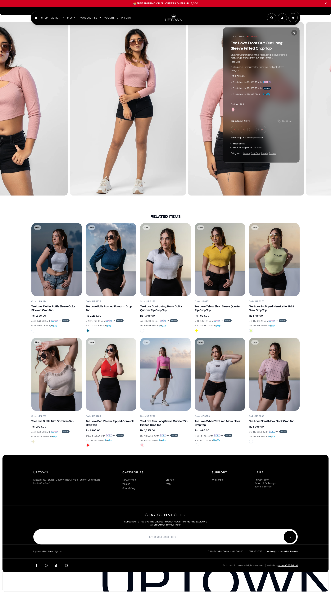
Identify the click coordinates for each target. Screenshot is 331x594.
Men (70, 17)
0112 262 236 (255, 551)
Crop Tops (255, 153)
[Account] (282, 17)
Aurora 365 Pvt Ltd (288, 565)
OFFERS (126, 17)
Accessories (89, 17)
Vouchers (111, 17)
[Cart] (293, 17)
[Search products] (271, 17)
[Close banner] (325, 3)
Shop (44, 17)
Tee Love (272, 153)
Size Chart (287, 121)
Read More (235, 61)
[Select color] (33, 330)
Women (56, 17)
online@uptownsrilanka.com (282, 551)
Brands (264, 153)
